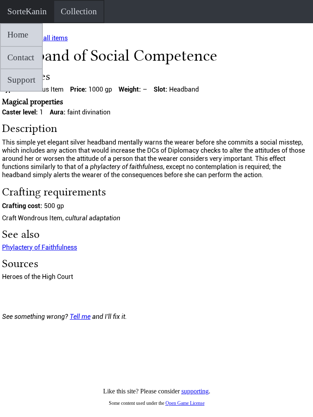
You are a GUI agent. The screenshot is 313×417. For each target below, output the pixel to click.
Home (17, 35)
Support (21, 80)
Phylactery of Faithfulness (39, 247)
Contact (20, 57)
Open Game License (185, 403)
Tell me (80, 316)
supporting (195, 391)
